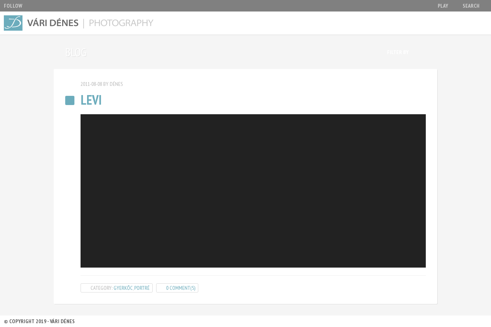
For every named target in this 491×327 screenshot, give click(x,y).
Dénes (116, 84)
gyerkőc (123, 287)
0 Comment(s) (180, 287)
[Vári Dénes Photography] (80, 23)
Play (443, 5)
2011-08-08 (91, 84)
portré (142, 287)
